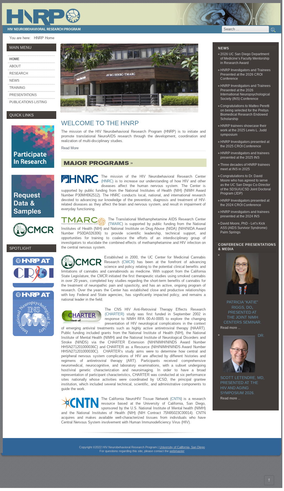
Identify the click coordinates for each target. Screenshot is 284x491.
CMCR (128, 262)
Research (18, 73)
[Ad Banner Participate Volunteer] (33, 170)
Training (17, 87)
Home (14, 59)
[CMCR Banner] (33, 238)
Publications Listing (28, 102)
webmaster (177, 451)
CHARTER (114, 314)
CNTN (176, 399)
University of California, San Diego (182, 447)
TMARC (115, 224)
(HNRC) (107, 181)
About (15, 66)
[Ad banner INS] (33, 339)
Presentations (23, 95)
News (14, 80)
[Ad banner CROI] (33, 287)
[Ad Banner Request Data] (33, 220)
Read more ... (230, 328)
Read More (70, 148)
